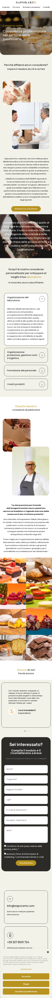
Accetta (26, 976)
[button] (47, 952)
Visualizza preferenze (26, 991)
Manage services (26, 969)
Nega (26, 984)
